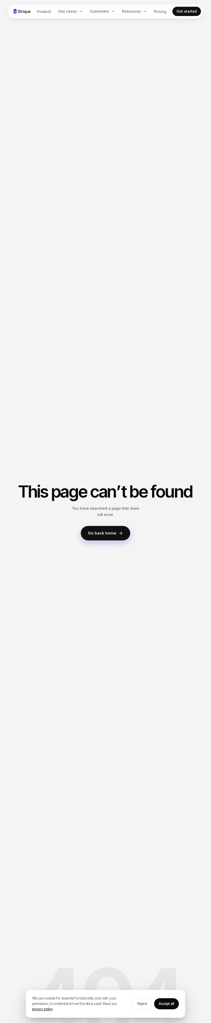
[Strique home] (22, 11)
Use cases (67, 11)
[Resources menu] (146, 11)
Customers (99, 11)
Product (44, 11)
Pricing (160, 11)
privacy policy (42, 1009)
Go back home (102, 533)
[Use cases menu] (82, 11)
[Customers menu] (114, 11)
